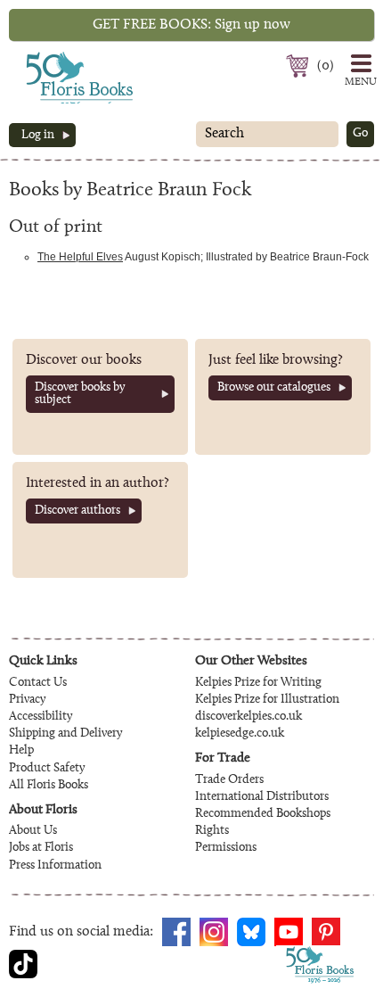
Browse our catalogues (273, 388)
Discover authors (77, 511)
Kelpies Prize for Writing (258, 683)
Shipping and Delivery (65, 734)
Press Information (55, 866)
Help (21, 751)
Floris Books (46, 57)
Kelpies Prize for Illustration (267, 700)
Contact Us (38, 683)
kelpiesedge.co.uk (239, 734)
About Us (33, 831)
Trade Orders (229, 780)
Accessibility (40, 717)
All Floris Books (48, 785)
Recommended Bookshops (262, 814)
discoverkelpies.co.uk (248, 717)
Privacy (27, 700)
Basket (300, 66)
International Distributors (262, 797)
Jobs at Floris (41, 848)
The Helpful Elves (80, 257)
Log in (37, 135)
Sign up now (191, 25)
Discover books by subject (80, 394)
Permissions (226, 848)
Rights (212, 831)
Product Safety (47, 768)
